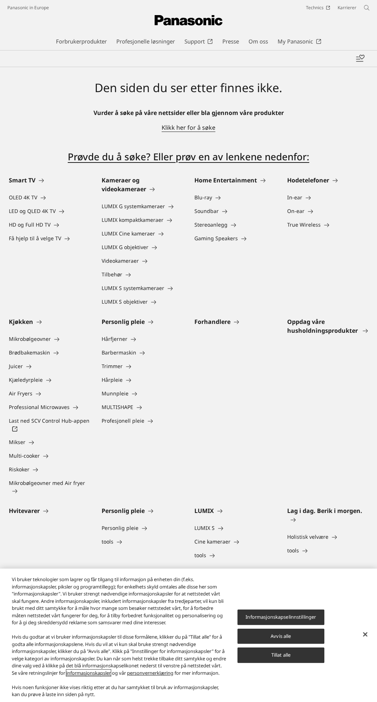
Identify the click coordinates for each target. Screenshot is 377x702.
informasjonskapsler (88, 673)
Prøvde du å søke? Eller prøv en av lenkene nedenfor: (188, 156)
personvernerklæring (150, 673)
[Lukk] (365, 634)
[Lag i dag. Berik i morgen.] (327, 520)
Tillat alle (280, 655)
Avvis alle (281, 636)
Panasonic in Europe (28, 7)
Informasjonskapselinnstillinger (281, 617)
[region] (188, 635)
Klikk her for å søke (188, 127)
